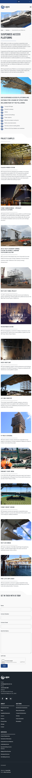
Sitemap (2, 724)
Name (2, 605)
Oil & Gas (18, 715)
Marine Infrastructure (20, 710)
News (2, 710)
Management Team (5, 707)
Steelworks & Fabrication (6, 738)
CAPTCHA (3, 655)
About (3, 704)
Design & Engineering (5, 736)
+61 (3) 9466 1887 (5, 687)
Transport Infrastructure (21, 713)
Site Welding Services (5, 756)
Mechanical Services (5, 754)
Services (4, 732)
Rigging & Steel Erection (6, 751)
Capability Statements (5, 713)
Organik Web (7, 770)
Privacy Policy (4, 721)
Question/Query (5, 631)
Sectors (19, 704)
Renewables (18, 721)
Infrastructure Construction (21, 707)
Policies (2, 718)
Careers (2, 715)
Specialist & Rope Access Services (6, 747)
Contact (2, 726)
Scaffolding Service (5, 744)
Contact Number (5, 614)
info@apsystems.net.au (6, 684)
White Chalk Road (7, 772)
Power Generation (20, 718)
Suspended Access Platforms (7, 741)
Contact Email (4, 622)
